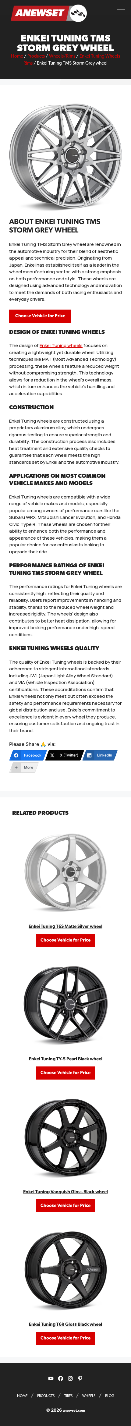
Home (17, 56)
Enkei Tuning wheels (61, 345)
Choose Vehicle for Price (40, 316)
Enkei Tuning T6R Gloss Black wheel (65, 1324)
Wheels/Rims (62, 56)
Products (36, 56)
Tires (68, 1396)
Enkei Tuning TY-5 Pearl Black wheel (65, 1059)
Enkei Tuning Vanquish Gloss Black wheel (65, 1192)
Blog (109, 1396)
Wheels (88, 1396)
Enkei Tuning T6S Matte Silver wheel (65, 926)
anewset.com (74, 1410)
